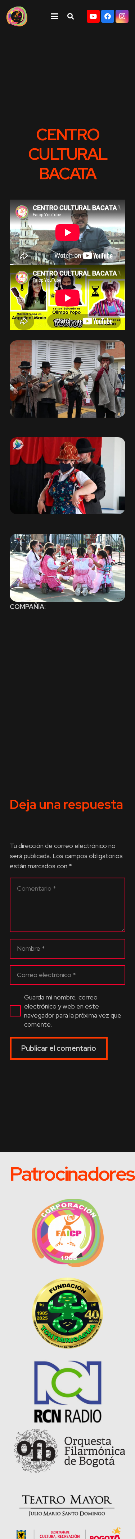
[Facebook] (107, 16)
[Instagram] (122, 16)
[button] (54, 16)
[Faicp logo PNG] (16, 16)
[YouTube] (93, 16)
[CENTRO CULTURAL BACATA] (67, 379)
